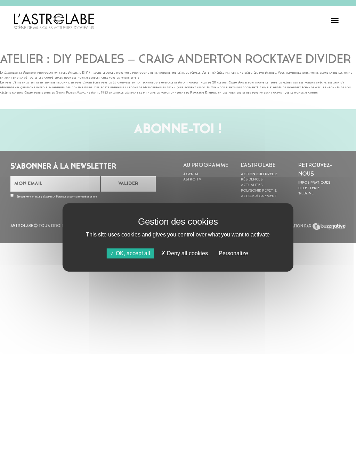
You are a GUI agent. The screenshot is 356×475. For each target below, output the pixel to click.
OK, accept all (132, 253)
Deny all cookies (186, 253)
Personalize (233, 253)
